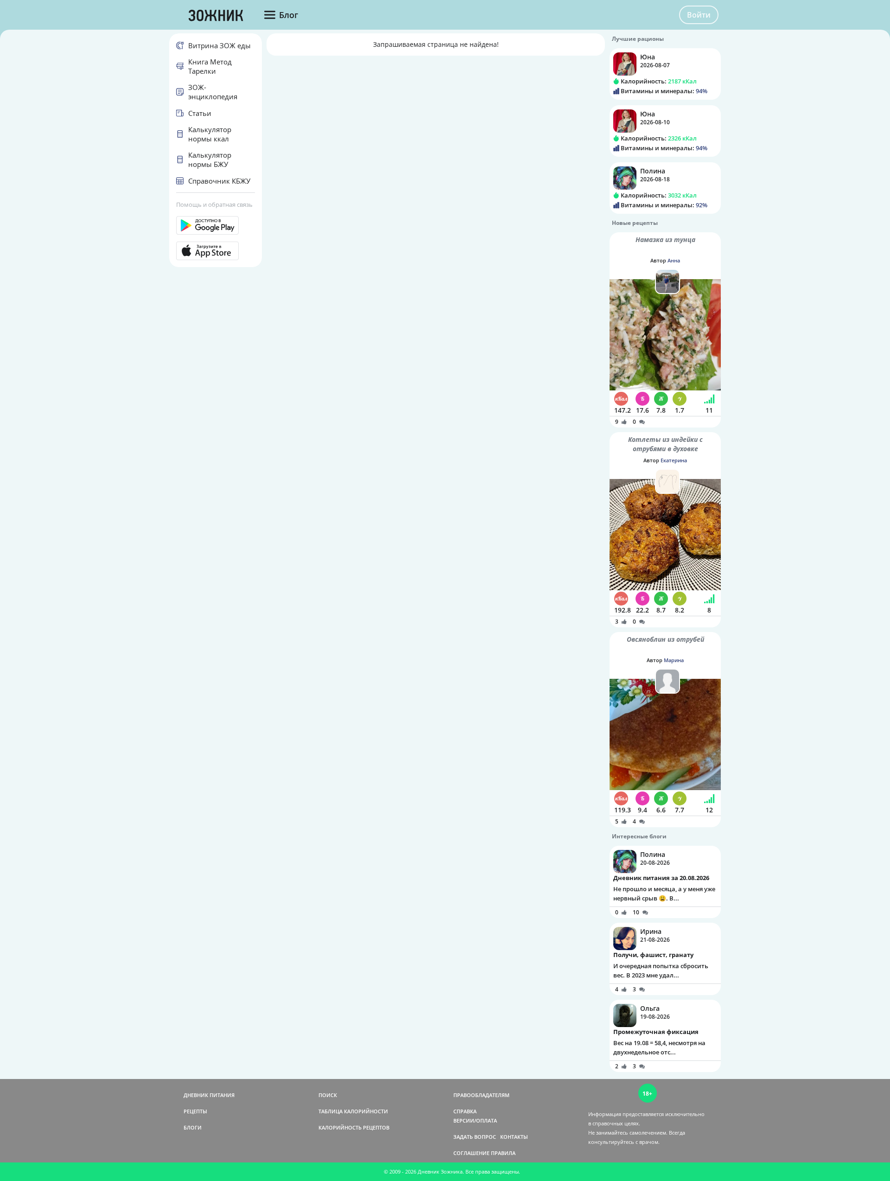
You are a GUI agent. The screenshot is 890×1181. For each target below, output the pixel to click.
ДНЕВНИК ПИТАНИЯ (209, 1095)
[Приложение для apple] (215, 251)
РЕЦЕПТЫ (195, 1111)
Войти (699, 15)
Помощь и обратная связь (214, 204)
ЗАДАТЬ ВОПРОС (474, 1136)
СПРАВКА (465, 1111)
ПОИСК (327, 1095)
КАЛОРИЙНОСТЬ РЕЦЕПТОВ (353, 1127)
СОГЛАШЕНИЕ (471, 1152)
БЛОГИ (193, 1127)
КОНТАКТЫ (514, 1136)
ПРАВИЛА (503, 1152)
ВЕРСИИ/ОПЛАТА (475, 1120)
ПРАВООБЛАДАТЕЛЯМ (481, 1095)
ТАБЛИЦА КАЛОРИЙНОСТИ (353, 1111)
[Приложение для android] (215, 225)
